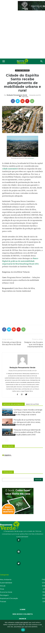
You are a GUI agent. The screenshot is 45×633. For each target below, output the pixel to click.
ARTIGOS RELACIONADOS (13, 404)
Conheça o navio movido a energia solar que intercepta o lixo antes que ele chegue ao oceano (28, 412)
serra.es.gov (30, 158)
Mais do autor (32, 404)
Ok (23, 630)
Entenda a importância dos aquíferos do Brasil (11, 343)
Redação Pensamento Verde (17, 95)
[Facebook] (18, 394)
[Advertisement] (22, 35)
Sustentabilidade (22, 70)
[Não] (42, 626)
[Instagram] (22, 394)
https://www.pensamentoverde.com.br (22, 370)
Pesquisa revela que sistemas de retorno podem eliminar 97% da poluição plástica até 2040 (27, 432)
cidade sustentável (10, 169)
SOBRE (22, 609)
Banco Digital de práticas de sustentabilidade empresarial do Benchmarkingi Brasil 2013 (20, 261)
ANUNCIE (22, 619)
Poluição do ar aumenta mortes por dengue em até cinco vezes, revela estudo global (27, 422)
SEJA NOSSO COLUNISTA (22, 614)
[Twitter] (27, 394)
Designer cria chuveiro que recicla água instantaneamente (33, 344)
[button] (41, 61)
